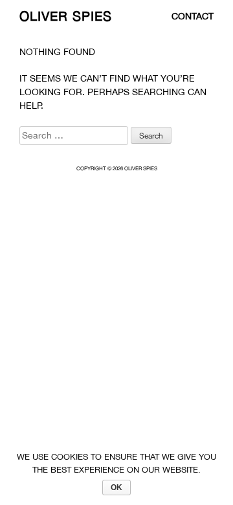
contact (193, 16)
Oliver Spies (65, 15)
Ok (116, 487)
